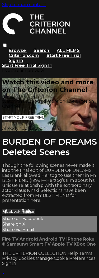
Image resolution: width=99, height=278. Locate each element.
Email (30, 211)
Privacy (10, 258)
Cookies (27, 258)
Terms (85, 253)
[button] (5, 45)
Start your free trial (23, 117)
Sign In (45, 65)
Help (73, 253)
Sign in (16, 60)
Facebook (11, 211)
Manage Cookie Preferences (65, 258)
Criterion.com (24, 55)
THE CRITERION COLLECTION (34, 253)
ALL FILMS (68, 50)
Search (42, 50)
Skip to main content (24, 4)
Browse (18, 50)
